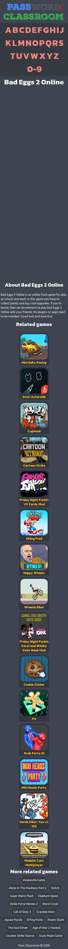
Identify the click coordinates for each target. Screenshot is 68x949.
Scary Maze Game (50, 935)
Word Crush (50, 903)
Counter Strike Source (20, 935)
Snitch (55, 888)
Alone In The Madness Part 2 (27, 888)
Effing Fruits (35, 919)
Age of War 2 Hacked (46, 927)
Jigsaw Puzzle (13, 919)
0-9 (34, 68)
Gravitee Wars (45, 911)
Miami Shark (56, 919)
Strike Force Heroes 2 (24, 903)
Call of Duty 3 (22, 911)
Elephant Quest (48, 895)
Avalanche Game (34, 880)
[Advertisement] (34, 244)
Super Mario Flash (22, 895)
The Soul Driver (18, 927)
